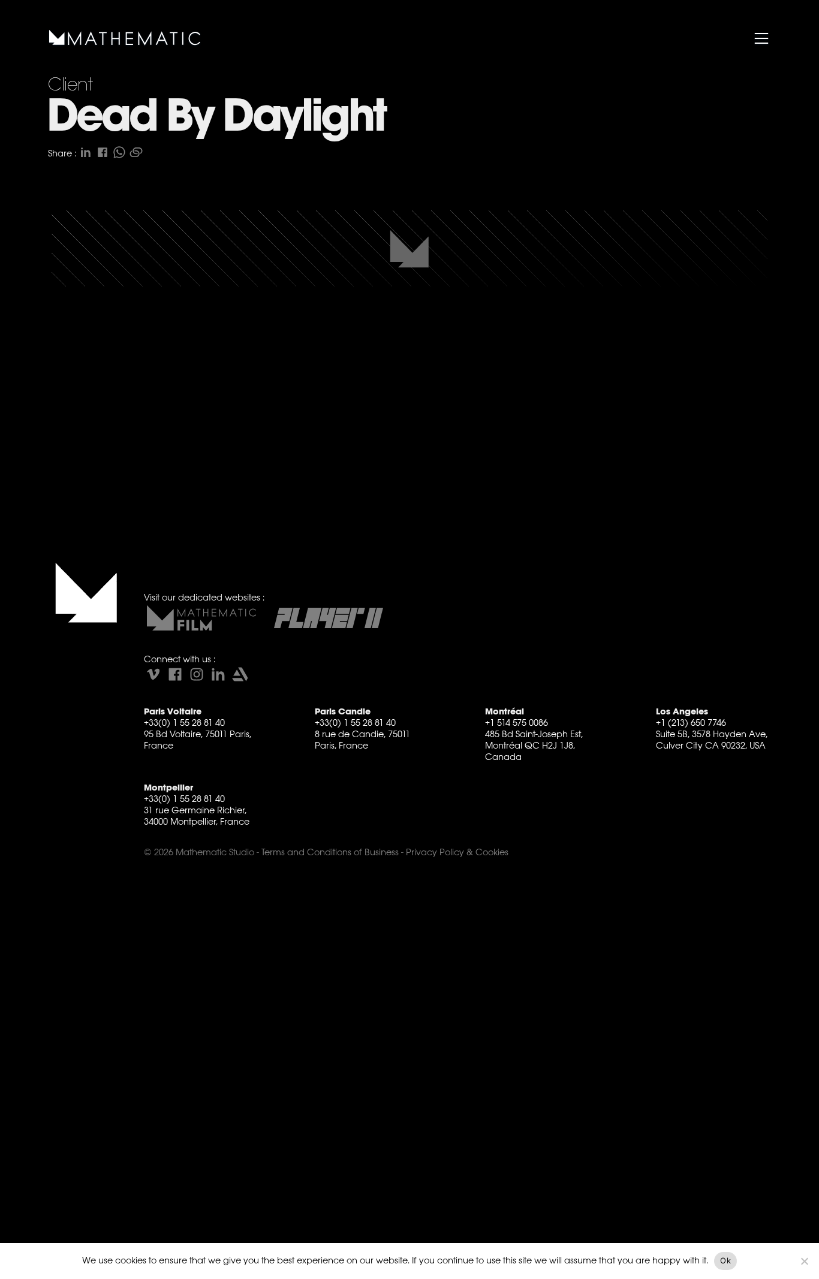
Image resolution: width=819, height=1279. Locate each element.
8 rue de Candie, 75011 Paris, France (362, 739)
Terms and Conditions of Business (330, 852)
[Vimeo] (153, 674)
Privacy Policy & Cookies (457, 852)
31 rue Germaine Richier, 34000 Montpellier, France (196, 815)
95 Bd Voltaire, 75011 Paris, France (197, 739)
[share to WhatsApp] (119, 152)
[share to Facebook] (102, 152)
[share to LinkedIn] (86, 152)
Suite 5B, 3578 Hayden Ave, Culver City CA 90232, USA (711, 739)
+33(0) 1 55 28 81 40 (184, 722)
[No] (804, 1261)
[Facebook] (175, 674)
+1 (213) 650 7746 (691, 722)
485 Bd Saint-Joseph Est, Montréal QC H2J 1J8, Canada (534, 745)
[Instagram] (196, 674)
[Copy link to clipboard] (136, 152)
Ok (725, 1260)
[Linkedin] (218, 674)
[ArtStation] (239, 674)
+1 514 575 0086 (516, 722)
